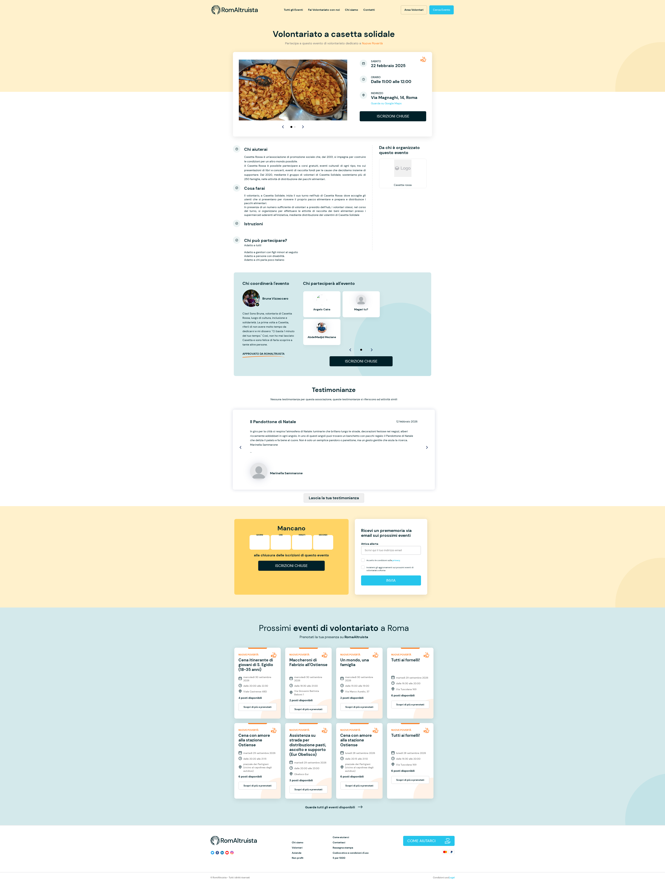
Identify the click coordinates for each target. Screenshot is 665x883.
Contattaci (339, 842)
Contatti (369, 10)
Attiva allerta (369, 544)
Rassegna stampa (343, 847)
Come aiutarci (341, 837)
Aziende (296, 852)
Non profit (297, 857)
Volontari (297, 847)
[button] (303, 126)
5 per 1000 (339, 857)
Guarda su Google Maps (386, 103)
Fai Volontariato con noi (324, 10)
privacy (396, 560)
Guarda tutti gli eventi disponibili (330, 807)
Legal (452, 877)
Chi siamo (351, 10)
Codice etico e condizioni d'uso (351, 852)
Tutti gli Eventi (293, 10)
